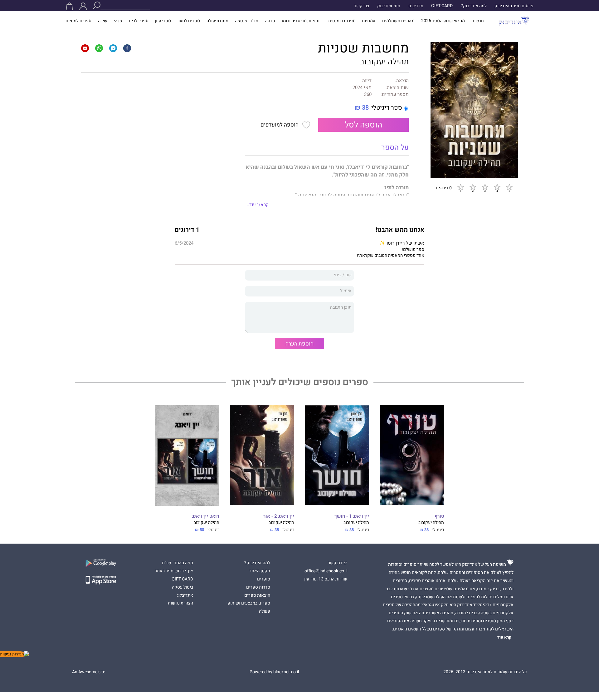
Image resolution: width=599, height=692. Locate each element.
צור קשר (361, 6)
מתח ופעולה (217, 21)
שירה (102, 21)
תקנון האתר (259, 571)
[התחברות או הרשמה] (83, 6)
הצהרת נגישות (180, 603)
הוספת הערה (299, 344)
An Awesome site (88, 672)
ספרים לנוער (189, 21)
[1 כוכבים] (460, 186)
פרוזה (270, 21)
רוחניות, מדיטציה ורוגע (302, 21)
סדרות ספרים (258, 587)
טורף (439, 516)
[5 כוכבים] (509, 186)
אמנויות (369, 21)
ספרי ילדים (139, 21)
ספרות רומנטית (342, 21)
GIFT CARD (442, 6)
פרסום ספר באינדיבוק (513, 6)
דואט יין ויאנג (205, 516)
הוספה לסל (363, 125)
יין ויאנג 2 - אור (278, 516)
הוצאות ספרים (257, 595)
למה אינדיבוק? (474, 6)
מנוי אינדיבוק (388, 6)
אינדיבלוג (185, 595)
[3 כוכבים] (484, 186)
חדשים (477, 21)
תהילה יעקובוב (384, 62)
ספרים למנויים (78, 21)
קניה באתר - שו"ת (177, 563)
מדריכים (415, 6)
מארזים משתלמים (398, 21)
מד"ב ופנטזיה (246, 21)
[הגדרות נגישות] (14, 654)
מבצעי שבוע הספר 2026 (443, 21)
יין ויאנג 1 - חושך (351, 516)
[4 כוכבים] (497, 186)
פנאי (118, 21)
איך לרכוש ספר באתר (174, 571)
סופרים (263, 579)
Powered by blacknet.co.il (274, 672)
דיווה (367, 80)
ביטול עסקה (182, 587)
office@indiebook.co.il (325, 571)
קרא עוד (504, 637)
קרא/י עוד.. (258, 204)
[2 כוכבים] (472, 186)
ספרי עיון (163, 21)
